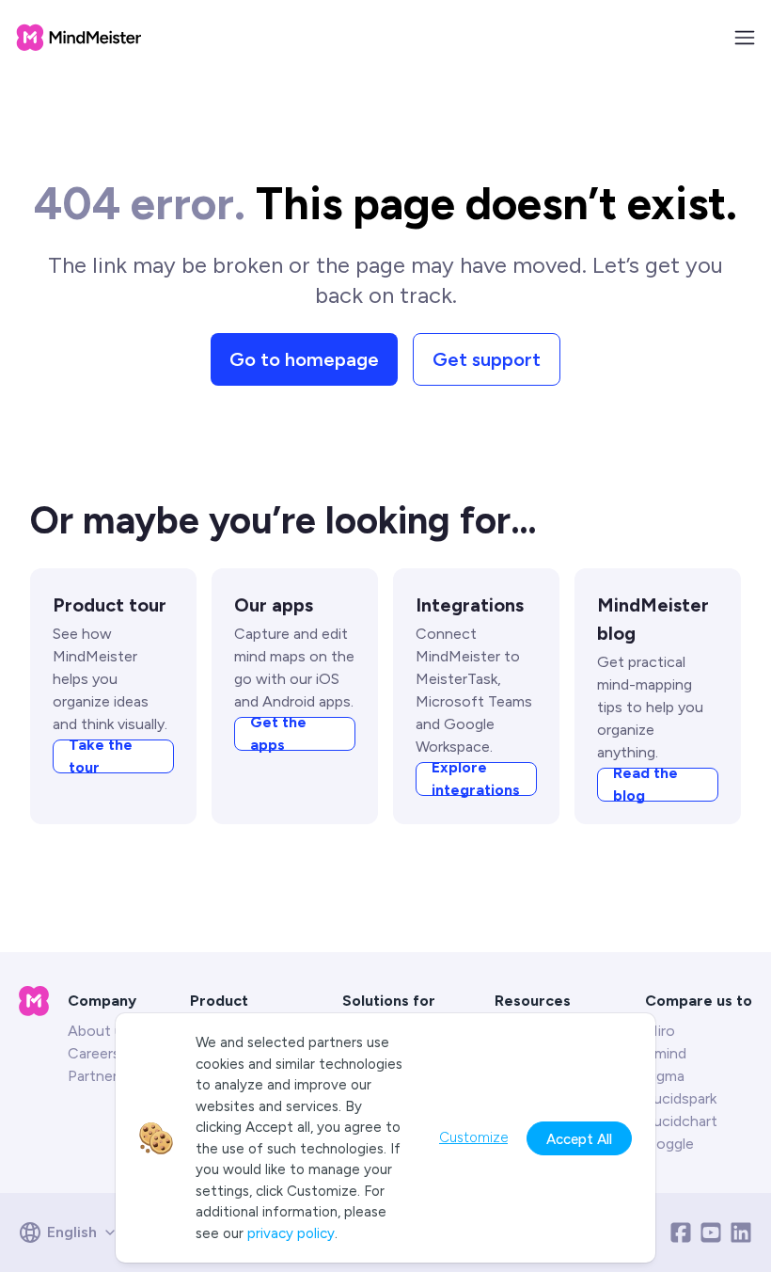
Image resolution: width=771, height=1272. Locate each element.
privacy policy (291, 1233)
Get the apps (278, 734)
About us (99, 1031)
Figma (664, 1076)
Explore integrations (476, 779)
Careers (94, 1053)
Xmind (665, 1053)
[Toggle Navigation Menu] (744, 37)
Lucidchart (681, 1121)
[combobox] (74, 1232)
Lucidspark (680, 1098)
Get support (487, 359)
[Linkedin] (741, 1232)
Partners (96, 1076)
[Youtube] (711, 1232)
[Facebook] (680, 1232)
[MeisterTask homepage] (79, 38)
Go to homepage (304, 359)
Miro (660, 1031)
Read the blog (645, 785)
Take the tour (101, 756)
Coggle (669, 1144)
